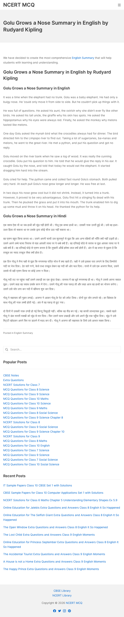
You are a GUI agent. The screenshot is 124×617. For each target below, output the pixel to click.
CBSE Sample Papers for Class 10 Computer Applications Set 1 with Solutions (53, 492)
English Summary (83, 57)
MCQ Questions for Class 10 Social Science (31, 464)
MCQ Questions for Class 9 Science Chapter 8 (33, 417)
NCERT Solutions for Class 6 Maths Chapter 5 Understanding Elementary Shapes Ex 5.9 (60, 500)
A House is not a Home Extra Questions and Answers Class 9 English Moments (54, 561)
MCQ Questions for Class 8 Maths (25, 440)
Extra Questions (13, 380)
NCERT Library (62, 595)
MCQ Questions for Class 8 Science (26, 389)
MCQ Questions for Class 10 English (26, 445)
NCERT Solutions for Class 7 (21, 384)
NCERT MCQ (74, 603)
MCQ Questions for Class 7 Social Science (30, 459)
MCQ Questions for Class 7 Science (26, 450)
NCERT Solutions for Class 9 (21, 436)
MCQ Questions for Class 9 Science (26, 394)
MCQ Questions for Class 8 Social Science (30, 412)
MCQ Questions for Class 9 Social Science (30, 427)
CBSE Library (62, 590)
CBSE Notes (11, 375)
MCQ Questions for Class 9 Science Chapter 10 (33, 431)
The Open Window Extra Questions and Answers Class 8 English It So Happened (55, 527)
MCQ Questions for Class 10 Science (27, 403)
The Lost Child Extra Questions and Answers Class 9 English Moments (49, 534)
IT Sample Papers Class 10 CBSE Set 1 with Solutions (37, 485)
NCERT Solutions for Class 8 (21, 422)
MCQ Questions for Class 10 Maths (26, 398)
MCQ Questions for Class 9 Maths (25, 408)
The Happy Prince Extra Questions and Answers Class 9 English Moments (51, 569)
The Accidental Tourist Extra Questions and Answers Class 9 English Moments (54, 554)
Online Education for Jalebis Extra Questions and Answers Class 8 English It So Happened (61, 507)
